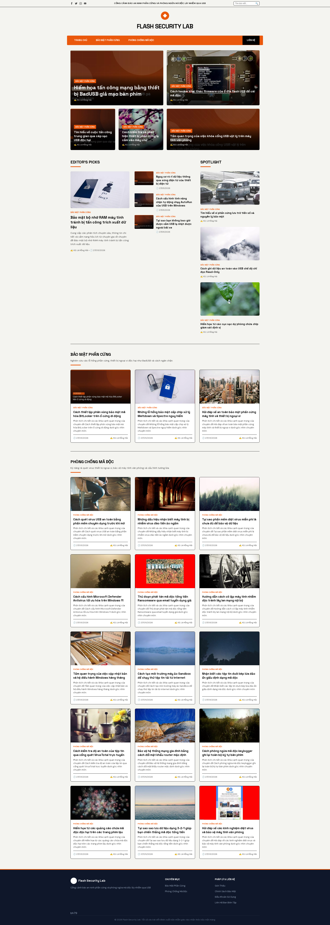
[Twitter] (76, 3)
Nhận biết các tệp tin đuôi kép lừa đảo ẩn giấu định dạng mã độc (228, 676)
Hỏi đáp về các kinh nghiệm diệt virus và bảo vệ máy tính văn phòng (227, 830)
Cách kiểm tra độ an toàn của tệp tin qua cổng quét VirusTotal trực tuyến (98, 753)
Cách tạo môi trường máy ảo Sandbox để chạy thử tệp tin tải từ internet (164, 676)
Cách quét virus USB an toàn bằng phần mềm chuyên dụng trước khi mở (99, 521)
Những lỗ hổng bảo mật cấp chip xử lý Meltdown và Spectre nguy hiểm (164, 414)
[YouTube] (85, 3)
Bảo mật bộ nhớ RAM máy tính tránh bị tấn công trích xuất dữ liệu (98, 222)
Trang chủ (80, 40)
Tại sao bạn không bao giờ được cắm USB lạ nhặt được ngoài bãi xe (173, 224)
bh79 (73, 913)
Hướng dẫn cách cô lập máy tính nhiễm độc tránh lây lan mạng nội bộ (229, 598)
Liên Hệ (251, 40)
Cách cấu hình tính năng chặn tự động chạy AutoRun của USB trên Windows (174, 202)
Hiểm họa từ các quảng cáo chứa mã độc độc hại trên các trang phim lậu (98, 830)
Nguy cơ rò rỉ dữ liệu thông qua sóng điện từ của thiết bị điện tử (173, 180)
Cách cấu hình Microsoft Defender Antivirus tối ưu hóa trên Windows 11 (98, 598)
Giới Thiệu (220, 885)
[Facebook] (71, 3)
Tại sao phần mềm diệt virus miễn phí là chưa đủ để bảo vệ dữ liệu (229, 521)
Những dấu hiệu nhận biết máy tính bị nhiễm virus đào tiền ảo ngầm (163, 521)
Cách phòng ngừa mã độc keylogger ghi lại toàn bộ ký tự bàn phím (227, 753)
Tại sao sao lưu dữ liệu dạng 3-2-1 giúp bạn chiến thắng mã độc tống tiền (164, 830)
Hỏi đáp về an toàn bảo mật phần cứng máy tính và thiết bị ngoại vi (229, 414)
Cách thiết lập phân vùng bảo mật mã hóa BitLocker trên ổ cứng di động (99, 414)
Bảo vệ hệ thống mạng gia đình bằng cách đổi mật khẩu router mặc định (163, 753)
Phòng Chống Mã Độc (141, 40)
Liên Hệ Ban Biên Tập (225, 902)
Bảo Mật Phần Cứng (108, 40)
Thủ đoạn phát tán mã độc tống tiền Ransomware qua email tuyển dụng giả (164, 598)
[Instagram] (80, 3)
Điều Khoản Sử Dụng (225, 896)
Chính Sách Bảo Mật (225, 891)
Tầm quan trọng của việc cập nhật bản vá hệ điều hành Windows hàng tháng (100, 676)
